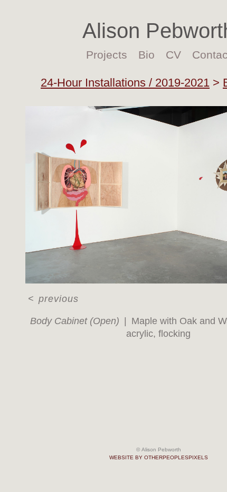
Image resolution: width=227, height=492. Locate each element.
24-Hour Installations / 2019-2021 (125, 82)
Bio (146, 55)
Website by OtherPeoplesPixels (158, 457)
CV (173, 55)
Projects (106, 55)
